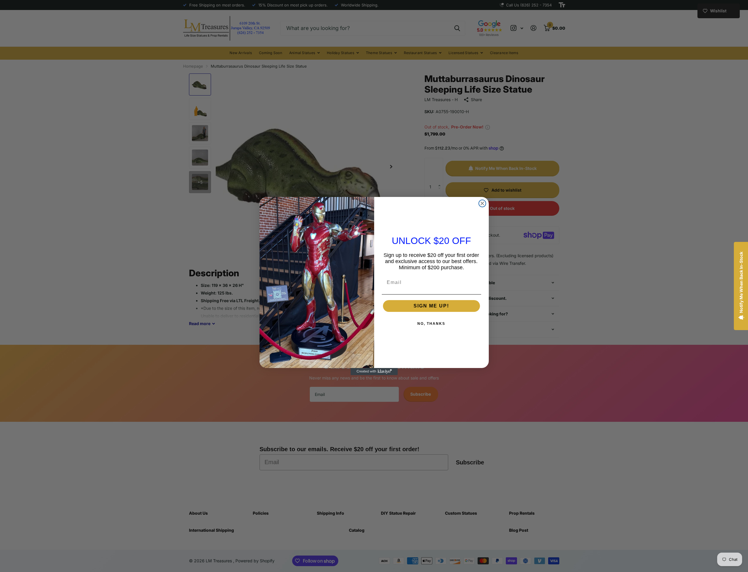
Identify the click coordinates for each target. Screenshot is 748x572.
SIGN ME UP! (431, 305)
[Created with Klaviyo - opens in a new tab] (374, 371)
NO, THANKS (431, 324)
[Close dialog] (482, 203)
